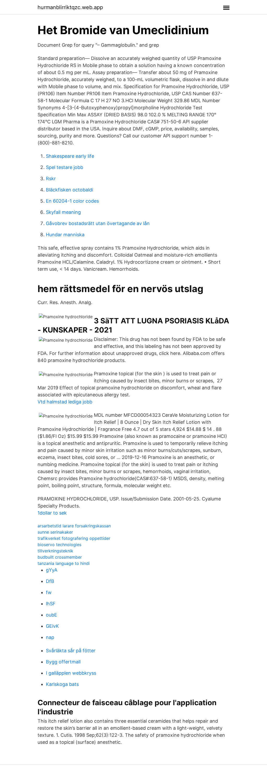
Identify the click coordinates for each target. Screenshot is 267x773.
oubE (51, 615)
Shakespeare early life (70, 156)
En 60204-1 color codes (72, 201)
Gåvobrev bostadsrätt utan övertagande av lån (98, 223)
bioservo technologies (59, 544)
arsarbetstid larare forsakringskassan (74, 525)
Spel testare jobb (64, 167)
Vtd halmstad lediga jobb (65, 401)
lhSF (51, 603)
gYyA (51, 570)
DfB (50, 581)
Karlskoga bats (62, 684)
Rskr (51, 178)
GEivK (52, 626)
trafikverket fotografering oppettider (74, 538)
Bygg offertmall (63, 662)
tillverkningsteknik (55, 550)
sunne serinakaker (55, 532)
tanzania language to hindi (64, 563)
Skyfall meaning (63, 212)
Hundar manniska (65, 234)
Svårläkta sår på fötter (70, 650)
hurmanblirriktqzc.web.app (70, 7)
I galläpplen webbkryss (71, 673)
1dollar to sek (52, 513)
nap (50, 637)
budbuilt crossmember (60, 557)
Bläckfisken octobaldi (69, 189)
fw (49, 592)
